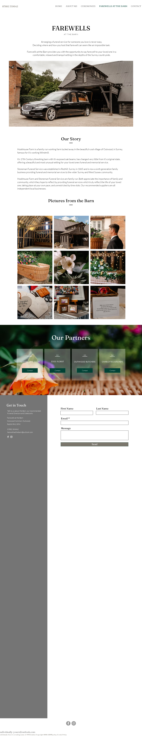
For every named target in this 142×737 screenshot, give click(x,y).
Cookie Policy (62, 735)
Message (66, 428)
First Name (67, 408)
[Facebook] (8, 436)
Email (64, 418)
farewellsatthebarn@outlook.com (20, 432)
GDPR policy (52, 735)
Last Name (102, 408)
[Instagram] (11, 436)
